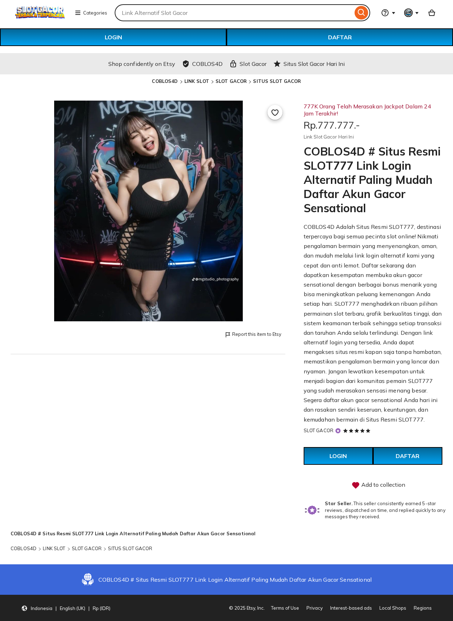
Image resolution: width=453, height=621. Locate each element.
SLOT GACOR (231, 81)
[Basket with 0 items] (431, 12)
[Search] (361, 12)
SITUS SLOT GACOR (277, 81)
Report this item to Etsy (256, 334)
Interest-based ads (351, 608)
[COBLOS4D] (40, 17)
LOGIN (113, 37)
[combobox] (234, 12)
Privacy (314, 608)
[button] (66, 608)
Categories (95, 13)
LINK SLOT (196, 81)
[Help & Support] (388, 12)
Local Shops (392, 608)
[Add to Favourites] (275, 112)
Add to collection (382, 484)
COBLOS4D (165, 81)
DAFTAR (340, 37)
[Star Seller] (338, 431)
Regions (423, 608)
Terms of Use (285, 608)
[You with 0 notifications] (411, 12)
